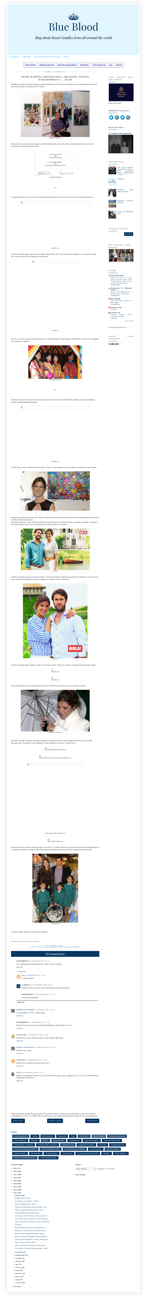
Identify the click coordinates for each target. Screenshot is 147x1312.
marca (17, 1276)
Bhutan (41, 947)
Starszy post (92, 1120)
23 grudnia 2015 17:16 (39, 1022)
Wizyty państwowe (121, 1153)
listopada (19, 1252)
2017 (15, 1187)
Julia (19, 1072)
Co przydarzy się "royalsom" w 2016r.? (27, 1201)
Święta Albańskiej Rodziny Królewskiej (27, 1213)
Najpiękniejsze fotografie (86, 1145)
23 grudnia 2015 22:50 (44, 1047)
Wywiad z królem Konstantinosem (24, 1158)
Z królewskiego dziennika (48, 1158)
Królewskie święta (67, 1145)
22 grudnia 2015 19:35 (44, 1010)
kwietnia (18, 1273)
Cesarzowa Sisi (115, 312)
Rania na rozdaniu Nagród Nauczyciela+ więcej (29, 1233)
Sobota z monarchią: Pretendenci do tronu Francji (30, 1245)
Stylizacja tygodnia (51, 1153)
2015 (15, 1193)
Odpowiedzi (22, 971)
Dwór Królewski (99, 1136)
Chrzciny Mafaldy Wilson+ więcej (25, 1204)
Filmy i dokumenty (20, 1140)
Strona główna (14, 57)
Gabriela (26, 985)
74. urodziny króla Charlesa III (119, 133)
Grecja (69, 947)
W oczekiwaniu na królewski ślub (88, 1153)
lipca (17, 1264)
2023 (15, 1168)
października (20, 1255)
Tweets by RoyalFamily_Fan (117, 327)
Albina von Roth (25, 1010)
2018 (15, 1183)
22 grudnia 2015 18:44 (42, 985)
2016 (15, 1190)
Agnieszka (21, 1035)
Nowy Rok (102, 1145)
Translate (112, 1169)
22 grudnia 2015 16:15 (39, 961)
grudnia (18, 1195)
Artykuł (34, 1136)
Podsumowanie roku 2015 (23, 1198)
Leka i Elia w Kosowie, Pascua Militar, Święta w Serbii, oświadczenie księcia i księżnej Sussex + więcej (125, 171)
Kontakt (66, 57)
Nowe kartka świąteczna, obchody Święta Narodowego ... (32, 1219)
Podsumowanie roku (117, 1145)
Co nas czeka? (84, 1136)
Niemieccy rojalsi (116, 307)
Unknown (21, 1060)
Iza (23, 975)
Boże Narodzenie (51, 947)
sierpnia (18, 1261)
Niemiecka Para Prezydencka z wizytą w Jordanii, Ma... (32, 1239)
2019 (15, 1180)
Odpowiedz (19, 967)
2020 (15, 1177)
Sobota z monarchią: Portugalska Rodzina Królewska (31, 1236)
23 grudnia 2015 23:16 (37, 1060)
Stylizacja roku (35, 1153)
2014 (15, 1286)
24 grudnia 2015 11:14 (33, 1072)
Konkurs (45, 1140)
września (18, 1258)
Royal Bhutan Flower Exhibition (75, 1149)
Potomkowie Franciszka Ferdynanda (25, 1149)
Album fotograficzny (20, 1136)
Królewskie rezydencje (92, 1140)
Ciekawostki (62, 1136)
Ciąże (72, 1136)
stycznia (18, 1282)
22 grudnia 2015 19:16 (44, 994)
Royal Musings (115, 299)
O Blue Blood (26, 57)
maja (17, 1270)
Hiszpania (77, 947)
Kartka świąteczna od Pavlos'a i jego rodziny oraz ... (31, 1227)
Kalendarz (34, 1140)
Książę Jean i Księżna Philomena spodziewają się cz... (31, 1230)
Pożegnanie (120, 179)
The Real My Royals (117, 275)
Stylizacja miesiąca (20, 1153)
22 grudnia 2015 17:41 (36, 975)
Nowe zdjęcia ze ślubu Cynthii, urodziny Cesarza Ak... (31, 1216)
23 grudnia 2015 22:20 (38, 1035)
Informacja (18, 1225)
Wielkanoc (106, 1153)
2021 (15, 1174)
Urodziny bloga (67, 1153)
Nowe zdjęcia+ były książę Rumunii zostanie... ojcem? (31, 1248)
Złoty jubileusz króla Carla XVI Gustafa (47, 57)
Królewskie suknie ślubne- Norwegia (125, 190)
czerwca (18, 1267)
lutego (17, 1279)
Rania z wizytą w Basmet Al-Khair (25, 1242)
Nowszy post (18, 1120)
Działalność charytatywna (117, 1136)
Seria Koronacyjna (95, 1149)
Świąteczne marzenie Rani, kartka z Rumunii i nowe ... (31, 1207)
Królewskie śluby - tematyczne (47, 1145)
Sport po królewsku (113, 1149)
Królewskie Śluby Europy (112, 1140)
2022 (15, 1171)
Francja (62, 947)
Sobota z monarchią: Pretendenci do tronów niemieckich (32, 1222)
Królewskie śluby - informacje (23, 1145)
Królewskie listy (74, 1140)
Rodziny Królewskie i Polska (50, 1149)
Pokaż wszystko (129, 320)
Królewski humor (58, 1140)
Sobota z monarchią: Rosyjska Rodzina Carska (29, 1210)
